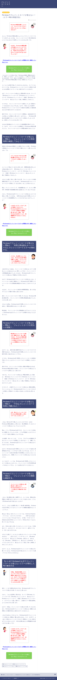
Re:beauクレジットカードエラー (19, 664)
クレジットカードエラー (5, 4)
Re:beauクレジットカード (7, 664)
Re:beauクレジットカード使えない (9, 666)
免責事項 (15, 678)
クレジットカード (6, 12)
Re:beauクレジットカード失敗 (22, 666)
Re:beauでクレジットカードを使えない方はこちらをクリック (19, 69)
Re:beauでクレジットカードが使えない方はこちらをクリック (19, 232)
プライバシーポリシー (7, 678)
